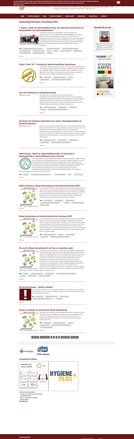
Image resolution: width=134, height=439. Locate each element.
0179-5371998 (80, 8)
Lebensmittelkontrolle (25, 50)
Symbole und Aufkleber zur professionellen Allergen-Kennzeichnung (43, 309)
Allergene (50, 53)
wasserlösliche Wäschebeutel (101, 7)
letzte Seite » (74, 337)
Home (22, 16)
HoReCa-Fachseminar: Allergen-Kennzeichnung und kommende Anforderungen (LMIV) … (50, 185)
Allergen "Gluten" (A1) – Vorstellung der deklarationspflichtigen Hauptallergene (47, 64)
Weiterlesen (21, 56)
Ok (118, 2)
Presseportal (93, 16)
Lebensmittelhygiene (25, 53)
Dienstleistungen (55, 16)
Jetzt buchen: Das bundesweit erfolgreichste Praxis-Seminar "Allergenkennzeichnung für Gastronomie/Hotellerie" (50, 122)
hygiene (56, 50)
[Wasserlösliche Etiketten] (34, 390)
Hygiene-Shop (69, 16)
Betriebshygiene (73, 140)
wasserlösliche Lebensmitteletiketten (80, 7)
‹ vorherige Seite (44, 337)
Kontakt (104, 16)
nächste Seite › (65, 337)
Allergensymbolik (45, 79)
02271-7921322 (70, 8)
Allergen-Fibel (47, 77)
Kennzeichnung (32, 275)
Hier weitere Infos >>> (23, 401)
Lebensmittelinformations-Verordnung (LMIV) (34, 48)
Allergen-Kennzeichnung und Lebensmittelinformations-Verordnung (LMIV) (45, 216)
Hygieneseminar (78, 50)
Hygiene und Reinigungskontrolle (70, 48)
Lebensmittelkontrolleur (39, 50)
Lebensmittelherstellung (46, 327)
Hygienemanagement (66, 50)
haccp (49, 50)
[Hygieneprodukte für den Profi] (63, 390)
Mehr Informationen (18, 5)
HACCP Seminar (62, 140)
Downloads (81, 16)
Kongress (26, 174)
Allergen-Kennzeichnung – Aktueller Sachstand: (36, 287)
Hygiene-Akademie (33, 16)
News (44, 16)
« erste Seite (35, 337)
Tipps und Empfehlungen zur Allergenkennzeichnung (37, 92)
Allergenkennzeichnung (38, 53)
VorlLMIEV (23, 275)
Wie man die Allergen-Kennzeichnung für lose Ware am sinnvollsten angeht (46, 248)
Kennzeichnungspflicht (44, 275)
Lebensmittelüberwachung (53, 48)
